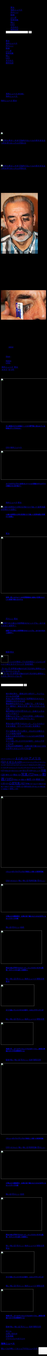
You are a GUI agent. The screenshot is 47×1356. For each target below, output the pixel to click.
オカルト (9, 60)
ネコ (28, 767)
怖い (8, 56)
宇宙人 (17, 780)
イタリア (26, 762)
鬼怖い (14, 789)
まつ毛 (11, 370)
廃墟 (40, 779)
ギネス (4, 370)
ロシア (27, 770)
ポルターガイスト (13, 771)
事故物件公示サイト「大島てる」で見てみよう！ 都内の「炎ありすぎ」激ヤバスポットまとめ (25, 706)
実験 (23, 780)
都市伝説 (9, 63)
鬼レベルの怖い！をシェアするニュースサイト (21, 1349)
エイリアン (13, 765)
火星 (41, 784)
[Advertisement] (23, 78)
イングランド (36, 762)
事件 (9, 775)
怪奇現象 (9, 53)
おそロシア (10, 758)
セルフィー (35, 765)
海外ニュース (11, 43)
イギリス (14, 762)
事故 (17, 775)
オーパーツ (24, 764)
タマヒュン (13, 767)
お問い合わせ (11, 1334)
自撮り (13, 786)
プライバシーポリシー (15, 1339)
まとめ (21, 758)
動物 (8, 48)
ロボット (36, 770)
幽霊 (31, 779)
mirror (11, 347)
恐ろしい (9, 46)
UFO (8, 58)
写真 (27, 774)
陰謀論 (6, 789)
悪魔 (29, 784)
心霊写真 (17, 783)
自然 (20, 786)
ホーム (9, 1331)
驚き (8, 41)
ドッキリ (22, 767)
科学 (7, 786)
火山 (35, 783)
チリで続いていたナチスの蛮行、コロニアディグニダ (24, 1010)
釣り (37, 786)
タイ (5, 767)
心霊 (4, 784)
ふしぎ (9, 51)
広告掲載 (9, 1336)
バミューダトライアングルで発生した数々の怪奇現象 (24, 871)
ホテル (35, 767)
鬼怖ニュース (8, 1343)
